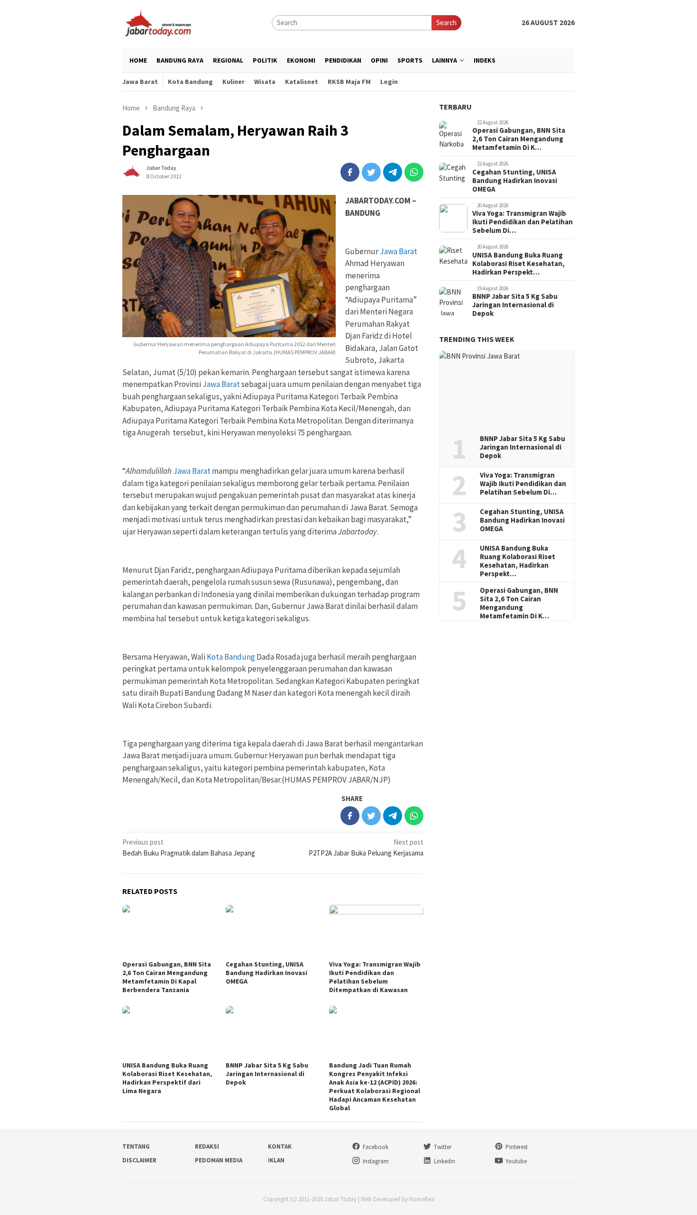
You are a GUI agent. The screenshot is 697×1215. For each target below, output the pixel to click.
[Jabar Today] (157, 22)
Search (446, 22)
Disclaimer (139, 1160)
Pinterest (516, 1147)
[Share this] (349, 172)
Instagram (376, 1161)
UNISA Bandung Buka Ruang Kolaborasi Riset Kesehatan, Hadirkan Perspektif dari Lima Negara (167, 1078)
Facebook (375, 1147)
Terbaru (455, 106)
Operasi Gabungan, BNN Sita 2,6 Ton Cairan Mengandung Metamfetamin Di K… (518, 139)
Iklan (276, 1160)
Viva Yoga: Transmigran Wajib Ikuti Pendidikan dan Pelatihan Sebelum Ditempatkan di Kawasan (375, 977)
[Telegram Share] (392, 172)
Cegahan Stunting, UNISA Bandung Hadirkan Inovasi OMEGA (266, 972)
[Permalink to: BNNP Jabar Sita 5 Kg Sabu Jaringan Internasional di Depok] (273, 1032)
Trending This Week (476, 339)
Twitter (442, 1147)
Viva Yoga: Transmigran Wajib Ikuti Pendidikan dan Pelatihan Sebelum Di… (522, 222)
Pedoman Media (218, 1160)
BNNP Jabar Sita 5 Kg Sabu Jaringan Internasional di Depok (267, 1073)
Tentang (136, 1146)
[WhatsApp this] (413, 172)
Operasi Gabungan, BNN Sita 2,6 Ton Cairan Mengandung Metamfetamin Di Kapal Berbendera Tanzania (166, 977)
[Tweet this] (371, 172)
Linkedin (444, 1161)
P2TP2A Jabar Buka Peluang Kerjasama (366, 847)
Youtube (516, 1161)
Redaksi (207, 1146)
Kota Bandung (231, 657)
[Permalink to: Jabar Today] (131, 171)
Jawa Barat (398, 251)
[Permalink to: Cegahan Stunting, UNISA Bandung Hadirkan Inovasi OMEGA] (273, 931)
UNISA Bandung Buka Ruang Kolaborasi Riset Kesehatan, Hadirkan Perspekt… (518, 263)
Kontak (280, 1146)
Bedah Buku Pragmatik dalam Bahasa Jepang (188, 847)
